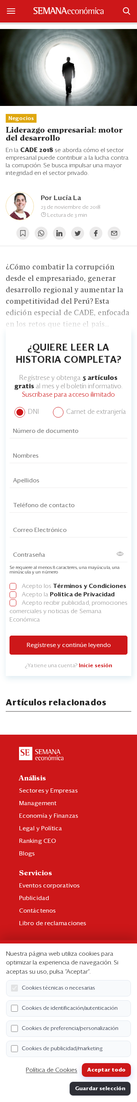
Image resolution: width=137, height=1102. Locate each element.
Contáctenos (37, 911)
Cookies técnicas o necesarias (58, 988)
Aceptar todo (106, 1070)
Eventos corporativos (49, 886)
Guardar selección (100, 1088)
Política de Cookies (51, 1070)
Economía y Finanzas (48, 816)
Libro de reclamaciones (52, 923)
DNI (32, 412)
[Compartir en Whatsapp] (41, 233)
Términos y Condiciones (89, 586)
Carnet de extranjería (95, 412)
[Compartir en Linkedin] (59, 233)
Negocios (21, 118)
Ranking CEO (37, 841)
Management (37, 803)
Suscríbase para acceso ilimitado (68, 395)
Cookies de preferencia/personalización (70, 1028)
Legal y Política (40, 828)
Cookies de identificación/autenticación (70, 1008)
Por (61, 198)
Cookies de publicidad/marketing (62, 1048)
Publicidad (34, 898)
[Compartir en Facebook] (95, 233)
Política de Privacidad (82, 594)
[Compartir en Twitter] (77, 233)
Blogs (27, 854)
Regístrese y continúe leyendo (69, 645)
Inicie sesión (95, 665)
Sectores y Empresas (48, 791)
